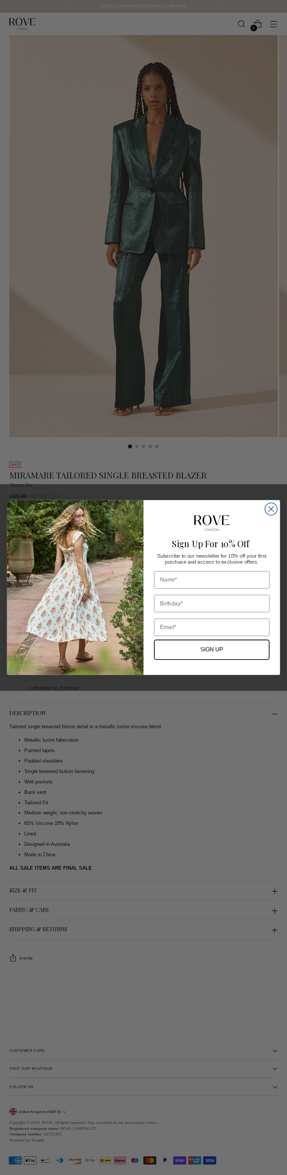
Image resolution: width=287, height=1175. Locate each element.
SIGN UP (211, 649)
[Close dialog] (271, 509)
